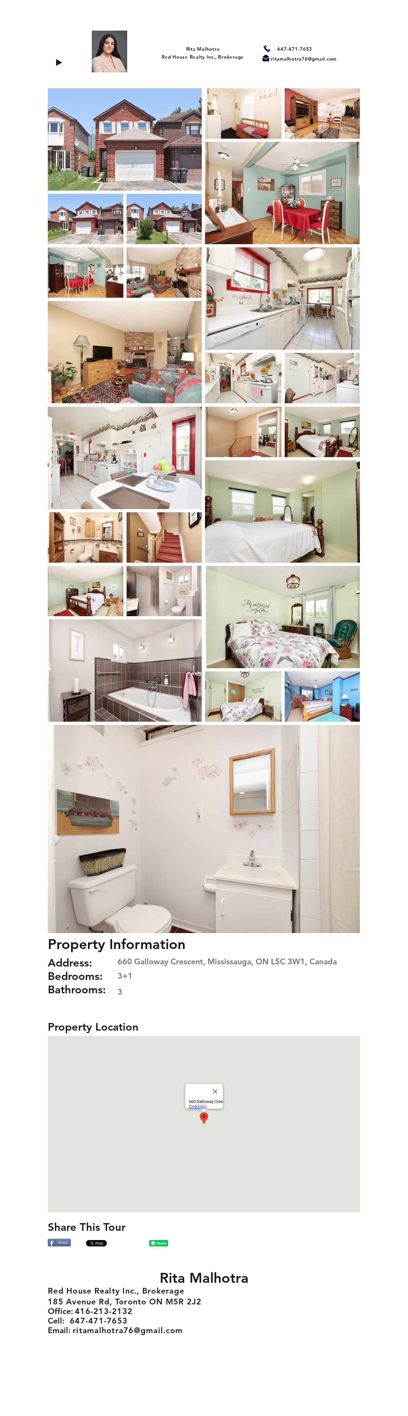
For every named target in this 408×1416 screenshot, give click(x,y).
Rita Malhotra (203, 49)
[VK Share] (129, 1243)
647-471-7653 (294, 49)
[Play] (59, 62)
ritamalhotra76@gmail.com (304, 59)
